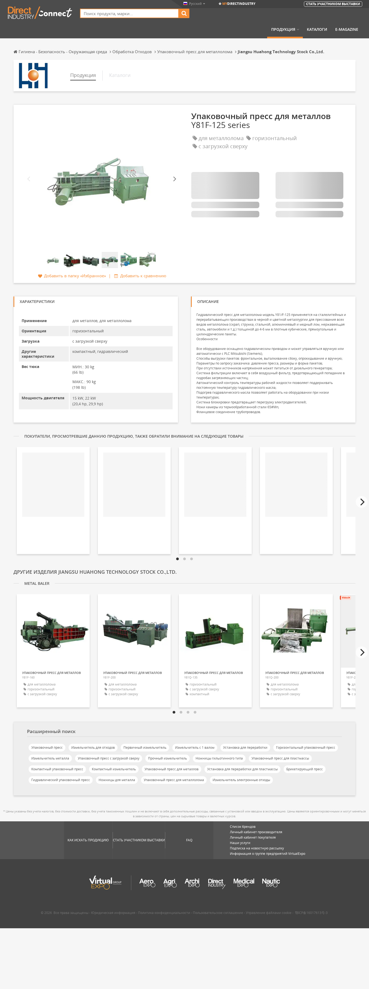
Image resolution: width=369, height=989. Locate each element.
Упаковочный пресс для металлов (172, 769)
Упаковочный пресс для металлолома (174, 780)
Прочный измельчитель (167, 758)
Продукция (283, 29)
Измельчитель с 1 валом (194, 747)
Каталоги (317, 29)
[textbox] (129, 13)
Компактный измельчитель (114, 769)
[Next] (174, 179)
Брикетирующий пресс (304, 769)
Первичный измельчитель (144, 747)
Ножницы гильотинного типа (219, 758)
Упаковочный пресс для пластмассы (280, 758)
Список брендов (243, 826)
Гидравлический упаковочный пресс (60, 780)
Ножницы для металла (117, 780)
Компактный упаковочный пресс (57, 769)
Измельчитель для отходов (93, 747)
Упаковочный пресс (47, 747)
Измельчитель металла (50, 758)
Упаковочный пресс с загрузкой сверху (108, 758)
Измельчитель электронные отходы (241, 780)
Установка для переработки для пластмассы (242, 769)
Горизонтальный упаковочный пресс (305, 747)
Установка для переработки (245, 747)
